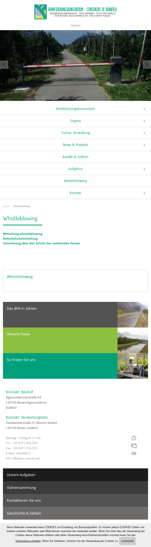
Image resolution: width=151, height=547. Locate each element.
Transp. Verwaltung (75, 133)
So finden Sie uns (21, 359)
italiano (76, 25)
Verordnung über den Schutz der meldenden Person (41, 243)
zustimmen (127, 541)
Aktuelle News (18, 334)
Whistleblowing (75, 181)
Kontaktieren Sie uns (24, 500)
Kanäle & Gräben (75, 157)
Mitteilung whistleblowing (22, 234)
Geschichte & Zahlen (24, 513)
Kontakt (75, 193)
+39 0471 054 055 (25, 448)
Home (6, 206)
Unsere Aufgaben (21, 474)
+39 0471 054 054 (25, 443)
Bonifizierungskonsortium (75, 109)
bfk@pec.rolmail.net (26, 458)
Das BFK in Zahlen (22, 308)
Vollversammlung (21, 487)
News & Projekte (75, 145)
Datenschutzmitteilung (20, 238)
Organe (75, 121)
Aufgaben (75, 169)
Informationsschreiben (28, 541)
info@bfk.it (23, 453)
